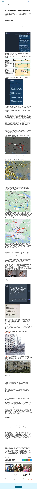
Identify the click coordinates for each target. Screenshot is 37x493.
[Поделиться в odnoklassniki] (29, 460)
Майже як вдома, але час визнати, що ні (18, 476)
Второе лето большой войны (27, 475)
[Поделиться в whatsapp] (25, 460)
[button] (18, 487)
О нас (32, 1)
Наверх (29, 457)
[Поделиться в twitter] (31, 460)
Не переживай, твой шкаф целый (9, 475)
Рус (34, 1)
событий (7, 356)
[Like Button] (5, 457)
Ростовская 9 (7, 332)
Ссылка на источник (8, 454)
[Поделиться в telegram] (23, 460)
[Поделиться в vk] (27, 460)
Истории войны (3, 1)
